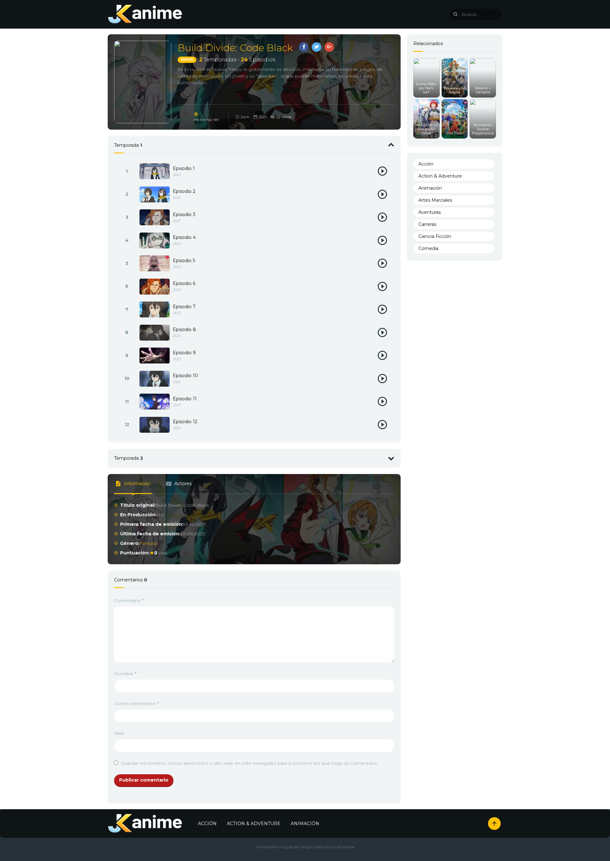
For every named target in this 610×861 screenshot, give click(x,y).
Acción (425, 164)
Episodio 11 (185, 399)
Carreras (427, 224)
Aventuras (429, 212)
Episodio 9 (184, 353)
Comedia (428, 248)
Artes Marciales (435, 200)
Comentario (129, 600)
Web (119, 733)
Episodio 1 (184, 168)
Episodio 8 (184, 329)
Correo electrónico (136, 703)
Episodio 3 (184, 214)
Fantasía (148, 543)
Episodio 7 (184, 306)
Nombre (125, 673)
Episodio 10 (185, 375)
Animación (430, 188)
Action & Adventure (440, 176)
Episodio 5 (184, 260)
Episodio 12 (185, 421)
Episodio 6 (184, 283)
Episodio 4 (184, 237)
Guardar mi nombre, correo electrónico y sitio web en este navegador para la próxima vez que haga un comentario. (249, 763)
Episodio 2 (184, 191)
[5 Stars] (196, 114)
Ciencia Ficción (434, 236)
